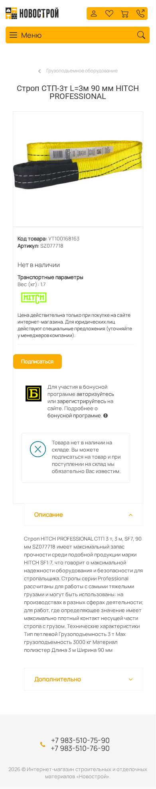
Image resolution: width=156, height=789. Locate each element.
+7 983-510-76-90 (80, 748)
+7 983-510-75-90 (80, 740)
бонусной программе (74, 415)
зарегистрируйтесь (81, 401)
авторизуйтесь (95, 393)
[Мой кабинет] (94, 12)
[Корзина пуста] (125, 12)
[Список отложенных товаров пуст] (109, 12)
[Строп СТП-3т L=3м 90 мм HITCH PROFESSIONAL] (78, 173)
